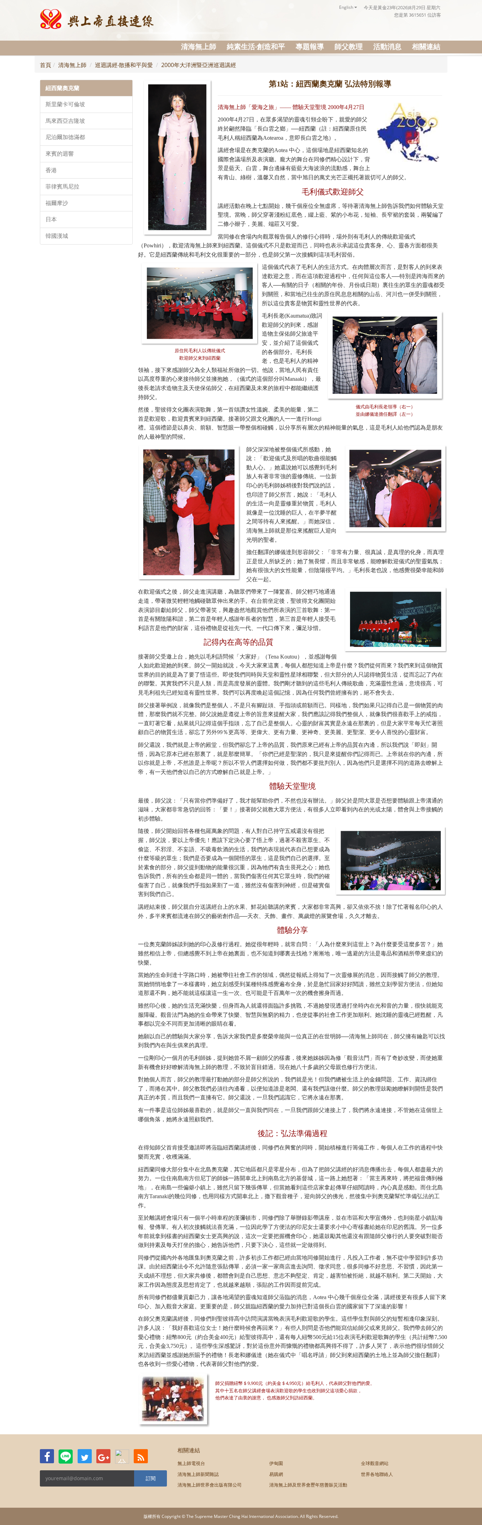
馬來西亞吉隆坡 (65, 121)
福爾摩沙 (57, 203)
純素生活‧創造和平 (256, 46)
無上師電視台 (191, 1463)
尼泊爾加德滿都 (65, 137)
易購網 (276, 1474)
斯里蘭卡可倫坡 (65, 104)
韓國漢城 (57, 236)
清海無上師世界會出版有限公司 (209, 1485)
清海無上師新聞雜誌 (198, 1474)
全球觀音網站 (374, 1463)
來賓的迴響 (60, 154)
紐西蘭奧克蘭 (62, 88)
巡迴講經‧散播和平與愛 (124, 65)
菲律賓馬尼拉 (62, 187)
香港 (51, 170)
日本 (51, 219)
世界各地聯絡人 (377, 1474)
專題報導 (310, 46)
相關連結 (426, 46)
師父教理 (349, 46)
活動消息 (387, 46)
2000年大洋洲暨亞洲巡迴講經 (198, 65)
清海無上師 (198, 46)
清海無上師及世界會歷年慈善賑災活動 (308, 1485)
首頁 (45, 65)
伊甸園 (276, 1463)
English (346, 7)
